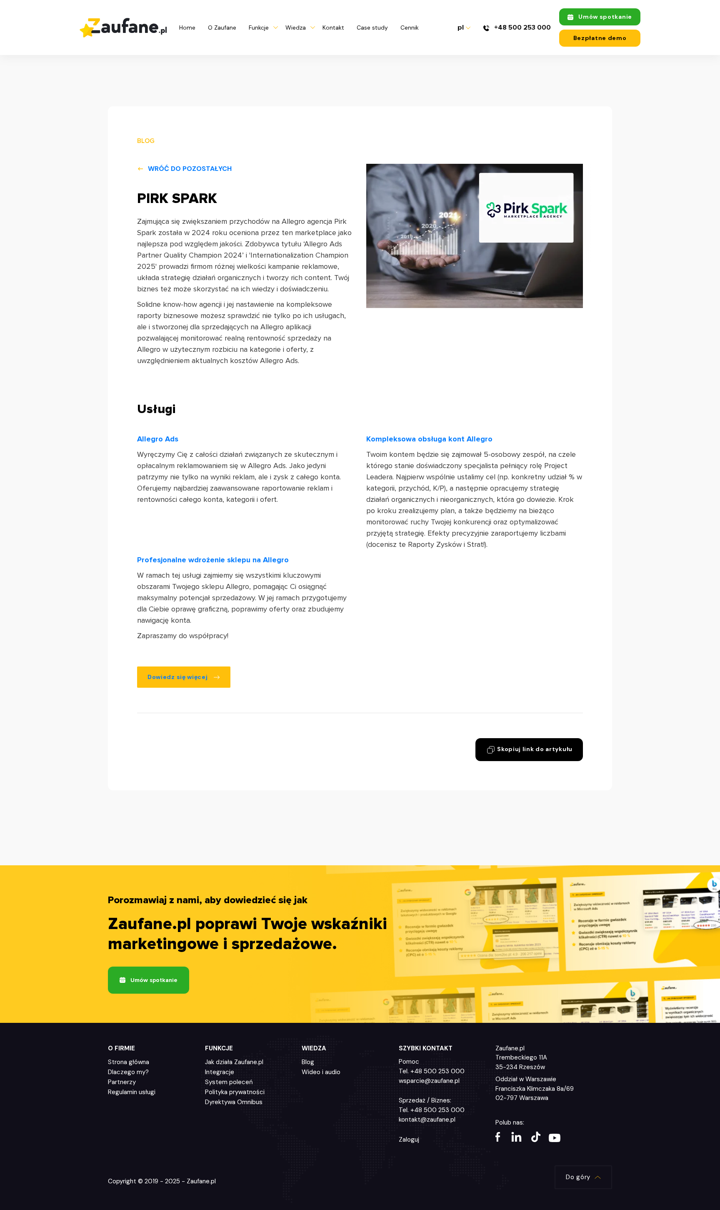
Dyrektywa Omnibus (233, 1102)
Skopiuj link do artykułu (534, 749)
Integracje (219, 1072)
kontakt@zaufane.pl (427, 1119)
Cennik (409, 27)
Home (187, 27)
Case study (372, 27)
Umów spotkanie (605, 16)
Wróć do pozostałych (190, 168)
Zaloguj (409, 1139)
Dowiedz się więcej (178, 677)
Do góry (578, 1177)
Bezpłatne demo (600, 38)
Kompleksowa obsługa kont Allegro (429, 438)
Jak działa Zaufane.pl (234, 1062)
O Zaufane (222, 27)
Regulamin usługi (131, 1092)
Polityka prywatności (235, 1092)
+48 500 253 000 (521, 27)
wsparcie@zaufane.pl (429, 1081)
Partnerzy (122, 1082)
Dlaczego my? (128, 1072)
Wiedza (295, 27)
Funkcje (259, 27)
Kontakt (333, 27)
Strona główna (128, 1062)
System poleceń (229, 1082)
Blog (308, 1062)
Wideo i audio (321, 1072)
